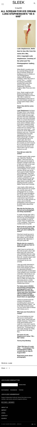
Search (4, 418)
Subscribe (22, 384)
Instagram (5, 390)
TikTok (21, 390)
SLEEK (18, 2)
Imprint (4, 410)
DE (35, 424)
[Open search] (34, 3)
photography (21, 357)
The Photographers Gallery (25, 348)
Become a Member (7, 402)
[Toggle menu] (2, 4)
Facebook (13, 390)
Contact (4, 415)
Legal (3, 413)
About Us (4, 407)
